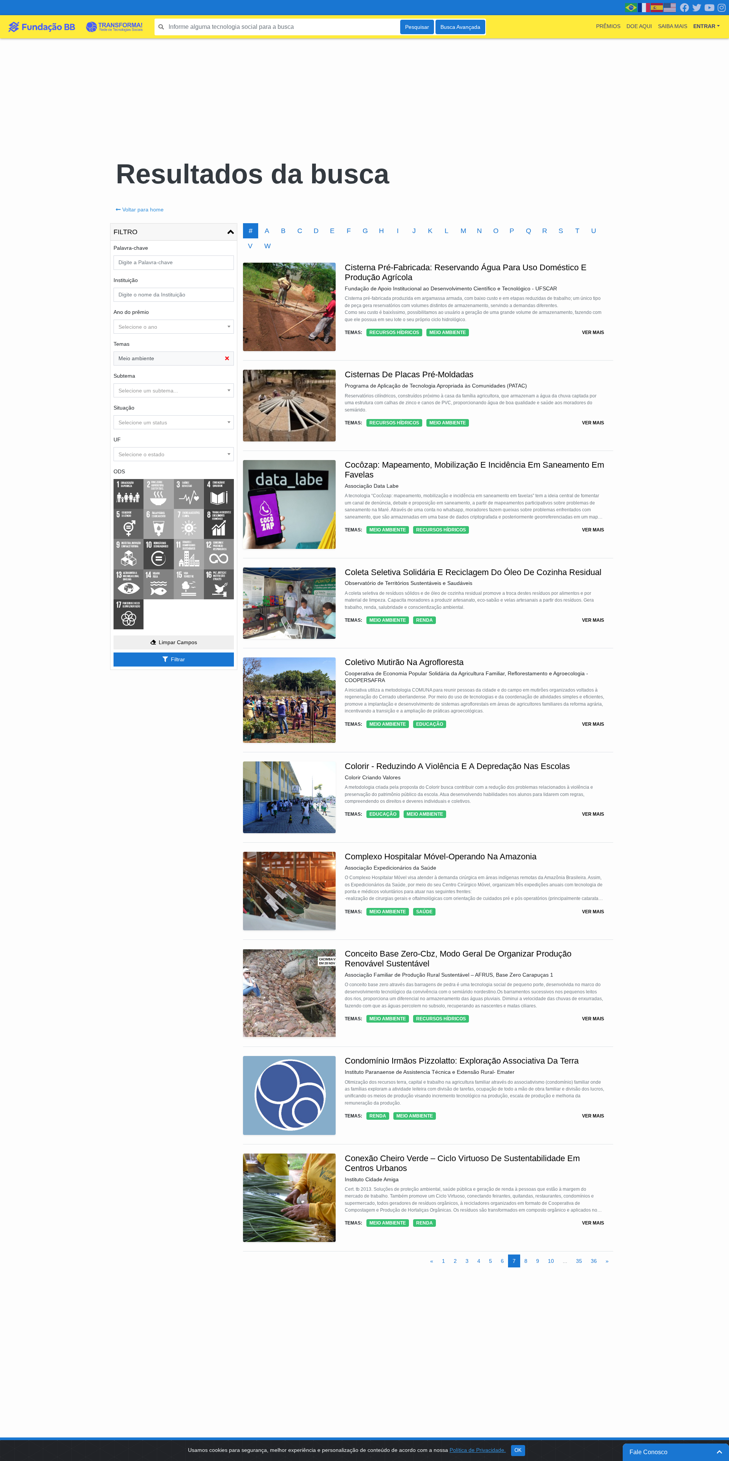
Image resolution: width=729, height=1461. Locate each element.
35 (579, 1261)
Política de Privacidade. (478, 1450)
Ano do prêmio (131, 312)
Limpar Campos (178, 642)
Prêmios (608, 26)
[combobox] (174, 327)
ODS (119, 471)
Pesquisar (417, 27)
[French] (644, 7)
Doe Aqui (639, 26)
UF (117, 440)
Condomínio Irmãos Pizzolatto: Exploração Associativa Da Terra (462, 1060)
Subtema (124, 376)
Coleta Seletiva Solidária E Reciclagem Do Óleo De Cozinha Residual (473, 572)
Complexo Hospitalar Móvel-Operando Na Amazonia (440, 856)
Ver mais (593, 332)
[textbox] (173, 327)
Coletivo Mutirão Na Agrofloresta (404, 662)
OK (518, 1450)
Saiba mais (672, 26)
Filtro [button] (125, 232)
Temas (121, 344)
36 (594, 1261)
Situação (124, 408)
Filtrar (178, 659)
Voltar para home (143, 209)
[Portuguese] (631, 7)
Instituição (126, 280)
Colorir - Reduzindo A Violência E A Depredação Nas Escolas (457, 766)
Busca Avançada (460, 27)
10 (551, 1261)
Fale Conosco (648, 1452)
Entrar (704, 26)
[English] (670, 7)
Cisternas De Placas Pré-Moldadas (409, 374)
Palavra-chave (131, 248)
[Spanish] (657, 7)
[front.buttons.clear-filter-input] (227, 358)
